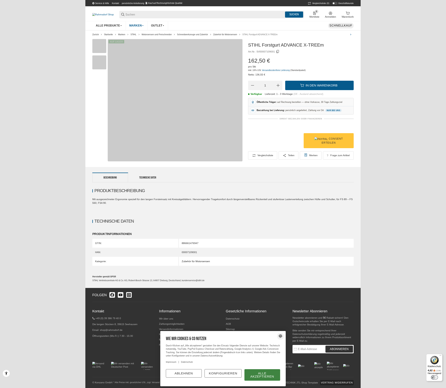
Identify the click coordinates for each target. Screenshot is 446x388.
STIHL (133, 34)
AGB (228, 323)
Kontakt (115, 3)
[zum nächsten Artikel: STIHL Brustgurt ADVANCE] (351, 34)
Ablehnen (184, 373)
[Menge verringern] (252, 85)
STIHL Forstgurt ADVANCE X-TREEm (260, 34)
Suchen (294, 14)
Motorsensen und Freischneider (157, 34)
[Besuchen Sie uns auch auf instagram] (129, 295)
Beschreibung (110, 177)
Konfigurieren (223, 373)
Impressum (171, 362)
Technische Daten (147, 177)
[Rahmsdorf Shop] (103, 14)
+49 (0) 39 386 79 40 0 (108, 318)
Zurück (95, 34)
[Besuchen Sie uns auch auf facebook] (112, 295)
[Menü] (440, 356)
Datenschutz (233, 318)
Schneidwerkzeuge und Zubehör (192, 34)
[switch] (434, 377)
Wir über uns (166, 318)
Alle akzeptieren (262, 375)
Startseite (108, 34)
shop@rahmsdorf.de (111, 330)
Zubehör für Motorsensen (225, 34)
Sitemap (230, 329)
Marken (121, 34)
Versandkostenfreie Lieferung (276, 70)
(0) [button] (320, 3)
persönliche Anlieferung (133, 3)
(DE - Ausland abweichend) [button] (308, 94)
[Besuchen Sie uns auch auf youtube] (120, 295)
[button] (351, 295)
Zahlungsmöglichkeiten (171, 323)
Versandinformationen (171, 329)
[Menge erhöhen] (278, 85)
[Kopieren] (278, 52)
